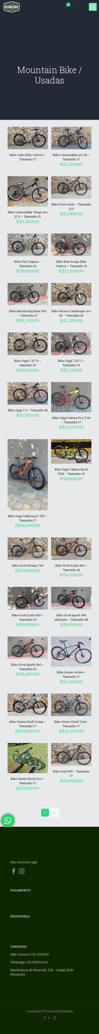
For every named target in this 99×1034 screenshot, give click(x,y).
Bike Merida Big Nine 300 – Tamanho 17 (28, 313)
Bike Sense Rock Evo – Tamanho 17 (28, 781)
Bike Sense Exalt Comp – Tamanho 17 (27, 724)
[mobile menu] (93, 7)
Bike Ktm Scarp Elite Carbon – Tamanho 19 (71, 263)
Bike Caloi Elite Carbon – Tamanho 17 (27, 157)
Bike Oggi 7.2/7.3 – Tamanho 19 (71, 363)
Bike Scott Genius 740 (28, 565)
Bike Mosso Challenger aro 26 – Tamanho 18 (71, 313)
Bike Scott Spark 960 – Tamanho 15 (27, 666)
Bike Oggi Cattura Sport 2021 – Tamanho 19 (71, 471)
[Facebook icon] (45, 1018)
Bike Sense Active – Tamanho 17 (71, 674)
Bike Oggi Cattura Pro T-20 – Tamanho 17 (71, 420)
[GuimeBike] (11, 7)
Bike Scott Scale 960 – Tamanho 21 (71, 567)
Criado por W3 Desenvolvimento (49, 1011)
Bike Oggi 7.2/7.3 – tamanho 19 (27, 363)
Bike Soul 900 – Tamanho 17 (71, 773)
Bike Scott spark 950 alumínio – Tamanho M (71, 617)
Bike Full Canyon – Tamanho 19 (27, 263)
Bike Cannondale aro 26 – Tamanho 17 (71, 157)
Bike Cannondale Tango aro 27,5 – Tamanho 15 (28, 214)
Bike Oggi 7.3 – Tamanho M (28, 410)
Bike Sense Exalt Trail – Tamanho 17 (71, 724)
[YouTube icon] (49, 1018)
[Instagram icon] (54, 1018)
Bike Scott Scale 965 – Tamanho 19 (28, 617)
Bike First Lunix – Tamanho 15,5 (71, 206)
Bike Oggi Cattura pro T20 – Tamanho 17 (28, 518)
